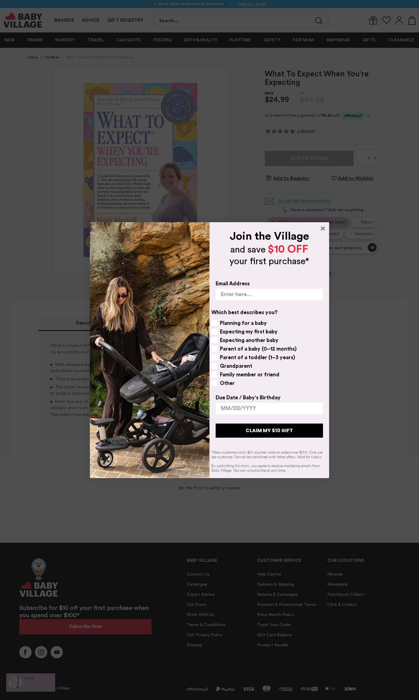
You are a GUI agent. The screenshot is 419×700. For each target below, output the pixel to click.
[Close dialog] (323, 228)
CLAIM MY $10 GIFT (269, 430)
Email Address (233, 283)
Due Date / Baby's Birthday (248, 397)
